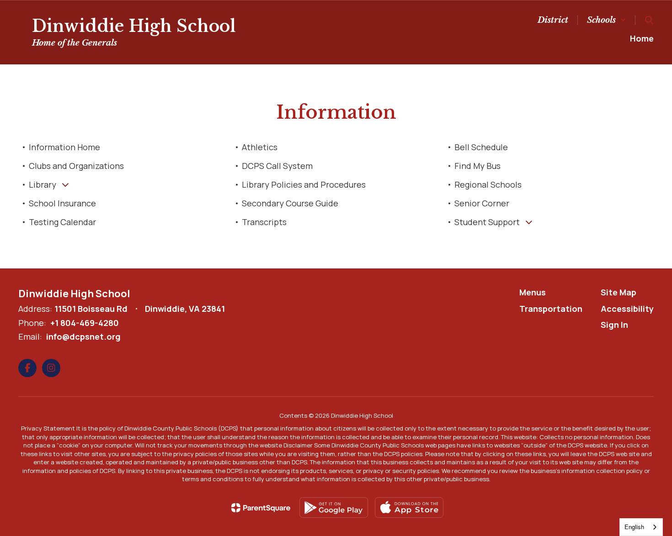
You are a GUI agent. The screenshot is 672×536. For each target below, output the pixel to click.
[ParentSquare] (261, 508)
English (634, 526)
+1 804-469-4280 (84, 322)
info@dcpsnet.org (83, 336)
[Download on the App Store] (409, 507)
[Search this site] (649, 20)
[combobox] (641, 527)
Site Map (618, 292)
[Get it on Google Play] (333, 507)
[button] (606, 20)
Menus (532, 292)
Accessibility (627, 308)
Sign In (614, 324)
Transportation (550, 308)
